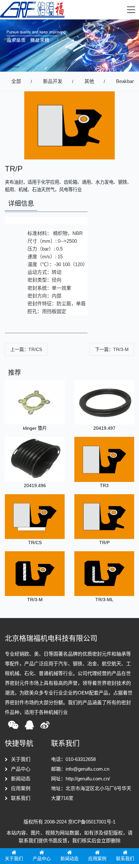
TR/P (104, 542)
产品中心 (20, 769)
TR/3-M (35, 599)
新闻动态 (20, 778)
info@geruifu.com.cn (87, 769)
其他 (89, 81)
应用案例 (20, 788)
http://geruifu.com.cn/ (88, 778)
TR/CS (35, 542)
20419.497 (104, 428)
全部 (16, 81)
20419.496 (35, 485)
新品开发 (52, 81)
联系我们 (20, 798)
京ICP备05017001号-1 (91, 821)
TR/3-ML (104, 599)
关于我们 (20, 759)
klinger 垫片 (35, 428)
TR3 (104, 485)
